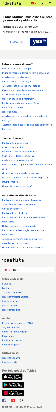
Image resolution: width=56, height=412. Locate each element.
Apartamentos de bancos (15, 77)
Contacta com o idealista (15, 331)
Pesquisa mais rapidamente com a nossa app (25, 72)
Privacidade (8, 336)
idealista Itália (9, 362)
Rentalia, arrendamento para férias (20, 103)
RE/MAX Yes (15, 41)
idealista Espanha (11, 357)
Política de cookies (12, 340)
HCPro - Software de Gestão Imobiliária (23, 247)
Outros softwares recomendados (19, 225)
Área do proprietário (13, 147)
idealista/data (9, 301)
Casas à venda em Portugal (16, 81)
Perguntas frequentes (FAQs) (17, 323)
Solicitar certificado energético (18, 155)
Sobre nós (7, 283)
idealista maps (9, 111)
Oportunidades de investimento (19, 98)
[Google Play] (13, 385)
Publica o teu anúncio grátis (16, 142)
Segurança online (11, 327)
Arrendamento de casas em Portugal (21, 85)
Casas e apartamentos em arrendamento (23, 90)
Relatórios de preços (13, 107)
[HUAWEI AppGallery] (13, 393)
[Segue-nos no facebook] (4, 400)
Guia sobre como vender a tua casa (20, 173)
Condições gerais (11, 344)
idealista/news (9, 305)
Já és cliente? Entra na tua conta (19, 204)
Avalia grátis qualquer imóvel (17, 160)
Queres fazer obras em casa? (17, 186)
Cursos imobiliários (12, 208)
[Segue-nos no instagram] (22, 400)
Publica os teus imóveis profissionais (21, 200)
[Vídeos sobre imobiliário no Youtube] (13, 400)
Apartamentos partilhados (16, 94)
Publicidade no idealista (14, 213)
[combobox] (34, 3)
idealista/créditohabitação (16, 296)
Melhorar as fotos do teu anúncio (19, 151)
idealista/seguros (11, 309)
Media (5, 288)
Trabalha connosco (12, 292)
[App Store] (13, 376)
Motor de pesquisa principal (16, 68)
